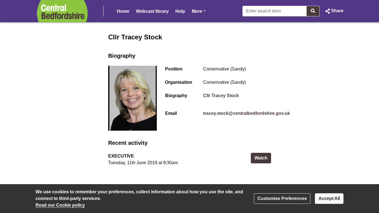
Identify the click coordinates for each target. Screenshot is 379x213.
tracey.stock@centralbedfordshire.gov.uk (246, 113)
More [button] (199, 11)
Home (123, 11)
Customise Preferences (282, 198)
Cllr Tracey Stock (221, 95)
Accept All (329, 198)
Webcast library (152, 11)
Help (180, 11)
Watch (262, 157)
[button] (333, 11)
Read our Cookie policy (60, 205)
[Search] (313, 11)
